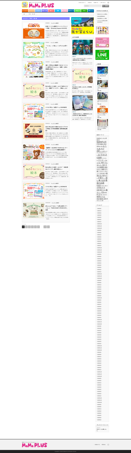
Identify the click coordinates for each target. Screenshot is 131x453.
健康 (104, 169)
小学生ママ (77, 10)
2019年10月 (99, 376)
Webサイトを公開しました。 (102, 430)
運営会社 (90, 2)
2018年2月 (99, 419)
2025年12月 (99, 223)
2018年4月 (99, 415)
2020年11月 (99, 347)
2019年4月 (99, 389)
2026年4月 (99, 215)
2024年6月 (99, 260)
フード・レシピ (31, 11)
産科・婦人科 (104, 194)
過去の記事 (106, 424)
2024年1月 (99, 271)
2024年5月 (99, 262)
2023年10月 (99, 278)
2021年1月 (99, 343)
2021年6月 (99, 332)
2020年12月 (99, 345)
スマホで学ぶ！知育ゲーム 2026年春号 (56, 107)
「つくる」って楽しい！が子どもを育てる (56, 46)
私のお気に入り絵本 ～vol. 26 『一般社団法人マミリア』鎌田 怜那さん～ (56, 168)
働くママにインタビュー (64, 11)
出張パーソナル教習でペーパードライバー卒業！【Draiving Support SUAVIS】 (56, 27)
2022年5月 (99, 308)
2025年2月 (99, 243)
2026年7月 (99, 210)
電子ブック (91, 10)
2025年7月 (99, 234)
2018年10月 (99, 402)
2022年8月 (99, 302)
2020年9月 (99, 352)
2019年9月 (99, 378)
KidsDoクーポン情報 (71, 11)
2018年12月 (99, 397)
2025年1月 (99, 245)
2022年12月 (99, 297)
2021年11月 (99, 321)
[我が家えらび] (82, 25)
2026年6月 (99, 212)
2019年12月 (99, 371)
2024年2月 (99, 269)
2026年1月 (99, 221)
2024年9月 (99, 254)
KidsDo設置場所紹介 (101, 16)
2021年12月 (99, 319)
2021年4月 (99, 336)
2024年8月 (99, 256)
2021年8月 (99, 328)
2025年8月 (99, 232)
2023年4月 (99, 291)
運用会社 (104, 444)
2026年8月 (99, 208)
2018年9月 (99, 404)
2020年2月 (99, 367)
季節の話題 (102, 182)
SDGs (84, 10)
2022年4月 (99, 310)
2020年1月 (99, 369)
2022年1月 (99, 317)
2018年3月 (99, 417)
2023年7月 (99, 284)
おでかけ (38, 10)
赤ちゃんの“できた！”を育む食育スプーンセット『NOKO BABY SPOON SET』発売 (56, 208)
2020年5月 (99, 360)
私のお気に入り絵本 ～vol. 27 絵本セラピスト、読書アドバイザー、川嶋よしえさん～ (56, 88)
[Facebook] (108, 444)
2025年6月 (99, 236)
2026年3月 (99, 217)
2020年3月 (99, 365)
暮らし (51, 10)
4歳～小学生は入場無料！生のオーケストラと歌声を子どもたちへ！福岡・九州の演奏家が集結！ (56, 67)
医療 (58, 10)
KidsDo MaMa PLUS (64, 451)
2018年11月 (99, 400)
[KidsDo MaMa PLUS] (38, 7)
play (103, 144)
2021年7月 (99, 330)
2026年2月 (99, 219)
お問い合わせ (103, 2)
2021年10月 (99, 323)
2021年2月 (99, 341)
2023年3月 (99, 293)
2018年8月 (99, 406)
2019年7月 (99, 382)
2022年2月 (99, 315)
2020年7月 (99, 356)
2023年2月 (99, 295)
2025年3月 (99, 241)
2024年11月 (99, 249)
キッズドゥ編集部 (55, 23)
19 (45, 226)
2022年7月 (99, 304)
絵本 (103, 198)
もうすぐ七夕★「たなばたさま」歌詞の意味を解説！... (102, 76)
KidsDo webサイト (82, 2)
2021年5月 (99, 334)
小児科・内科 (104, 185)
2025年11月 (99, 225)
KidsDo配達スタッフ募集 (102, 18)
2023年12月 (99, 273)
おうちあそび (25, 10)
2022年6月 (99, 306)
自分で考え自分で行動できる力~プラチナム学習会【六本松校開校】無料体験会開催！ (56, 128)
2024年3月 (99, 267)
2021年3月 (99, 339)
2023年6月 (99, 286)
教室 (103, 190)
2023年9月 (99, 280)
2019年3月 (99, 391)
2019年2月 (99, 393)
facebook (108, 2)
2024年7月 (99, 258)
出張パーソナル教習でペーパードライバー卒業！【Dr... (102, 115)
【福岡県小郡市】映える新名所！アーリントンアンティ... (102, 101)
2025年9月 (99, 230)
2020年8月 (99, 354)
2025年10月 (99, 228)
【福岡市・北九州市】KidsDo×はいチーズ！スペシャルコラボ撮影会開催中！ (56, 148)
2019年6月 (99, 384)
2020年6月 (99, 358)
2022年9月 (99, 299)
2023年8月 (99, 282)
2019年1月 (99, 395)
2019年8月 (99, 380)
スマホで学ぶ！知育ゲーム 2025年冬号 (56, 186)
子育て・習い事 (44, 11)
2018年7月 (99, 408)
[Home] (24, 14)
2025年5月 (99, 238)
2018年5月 (99, 413)
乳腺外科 (99, 169)
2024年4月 (99, 265)
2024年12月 (99, 247)
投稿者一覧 (96, 2)
